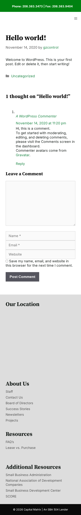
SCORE (11, 496)
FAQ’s (10, 442)
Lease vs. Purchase (21, 448)
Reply (20, 164)
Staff (9, 391)
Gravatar (22, 155)
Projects (12, 420)
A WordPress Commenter (36, 116)
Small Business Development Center (33, 490)
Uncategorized (23, 76)
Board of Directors (19, 403)
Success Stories (18, 409)
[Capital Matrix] (28, 18)
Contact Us (14, 397)
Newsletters (15, 414)
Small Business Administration (28, 475)
